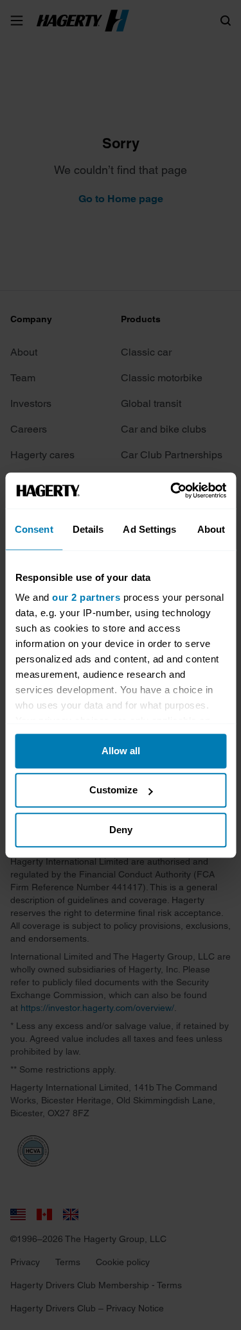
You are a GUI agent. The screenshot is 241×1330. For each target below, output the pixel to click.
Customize (113, 789)
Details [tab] (88, 529)
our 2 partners (86, 597)
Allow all (121, 750)
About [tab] (211, 529)
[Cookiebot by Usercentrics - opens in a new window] (171, 490)
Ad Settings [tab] (149, 529)
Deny (120, 829)
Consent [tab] (34, 529)
